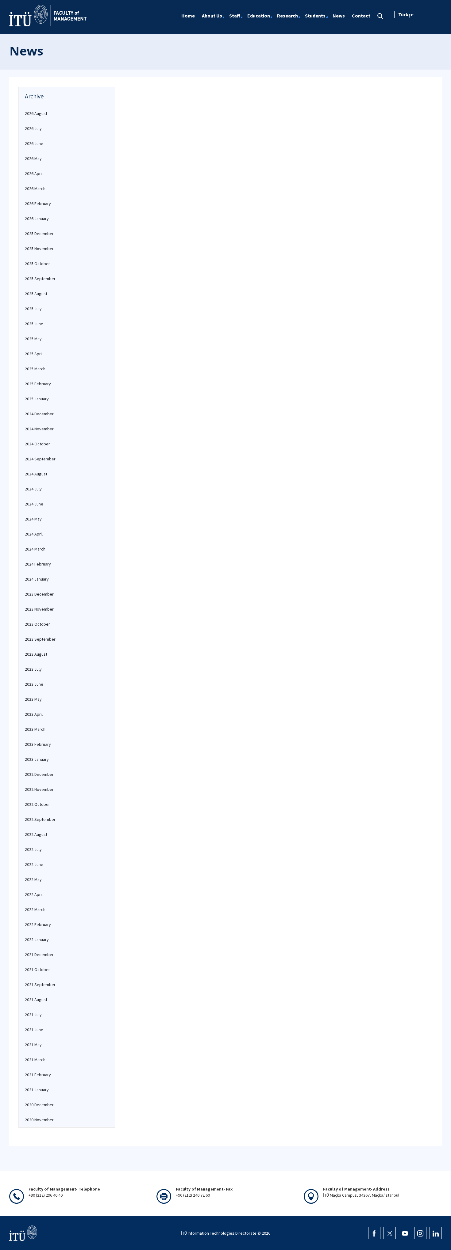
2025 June (34, 323)
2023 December (39, 594)
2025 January (37, 399)
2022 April (34, 894)
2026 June (34, 143)
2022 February (38, 924)
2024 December (39, 414)
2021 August (36, 999)
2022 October (37, 804)
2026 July (33, 128)
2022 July (33, 849)
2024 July (33, 489)
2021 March (35, 1059)
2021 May (33, 1044)
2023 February (38, 744)
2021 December (39, 954)
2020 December (39, 1104)
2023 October (37, 624)
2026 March (35, 188)
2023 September (40, 639)
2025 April (34, 353)
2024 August (36, 474)
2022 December (39, 774)
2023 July (33, 669)
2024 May (33, 519)
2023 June (34, 684)
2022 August (36, 834)
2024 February (38, 564)
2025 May (33, 338)
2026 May (33, 158)
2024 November (39, 429)
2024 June (34, 504)
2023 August (36, 654)
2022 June (34, 864)
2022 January (37, 939)
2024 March (35, 549)
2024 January (37, 579)
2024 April (34, 534)
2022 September (40, 819)
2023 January (37, 759)
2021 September (40, 984)
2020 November (39, 1119)
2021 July (33, 1014)
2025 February (38, 384)
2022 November (39, 789)
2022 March (35, 909)
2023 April (34, 714)
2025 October (37, 263)
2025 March (35, 369)
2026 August (36, 113)
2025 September (40, 278)
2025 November (39, 248)
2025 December (39, 233)
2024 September (40, 459)
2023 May (33, 699)
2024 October (37, 444)
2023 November (39, 609)
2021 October (37, 969)
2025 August (36, 293)
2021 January (37, 1089)
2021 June (34, 1029)
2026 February (38, 203)
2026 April (34, 173)
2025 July (33, 308)
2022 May (33, 879)
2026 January (37, 218)
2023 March (35, 729)
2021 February (38, 1074)
